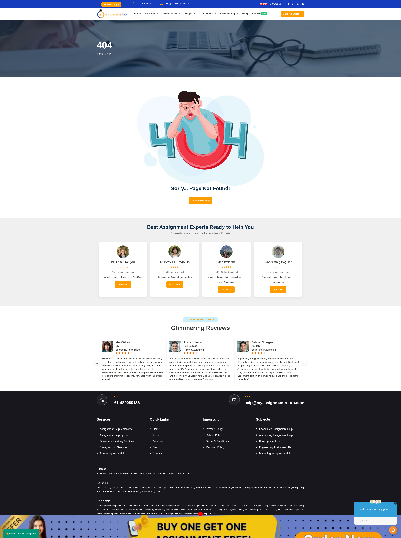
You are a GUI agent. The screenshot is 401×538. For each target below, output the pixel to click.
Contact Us (275, 3)
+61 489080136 (144, 3)
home (100, 53)
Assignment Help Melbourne (116, 429)
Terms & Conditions (217, 441)
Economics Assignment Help (276, 429)
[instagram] (293, 3)
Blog (245, 13)
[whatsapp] (298, 3)
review (259, 13)
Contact (157, 453)
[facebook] (288, 3)
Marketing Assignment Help (275, 453)
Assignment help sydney (114, 435)
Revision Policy (215, 447)
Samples (207, 13)
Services (150, 13)
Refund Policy (214, 435)
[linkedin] (303, 3)
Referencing (227, 13)
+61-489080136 (126, 402)
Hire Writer (123, 284)
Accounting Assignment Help (276, 435)
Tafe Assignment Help (112, 453)
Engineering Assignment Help (276, 447)
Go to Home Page (200, 200)
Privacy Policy (214, 429)
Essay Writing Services (113, 447)
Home (137, 13)
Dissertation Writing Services (117, 441)
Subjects (189, 13)
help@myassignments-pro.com (181, 3)
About (156, 435)
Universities (169, 13)
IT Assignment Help (270, 441)
